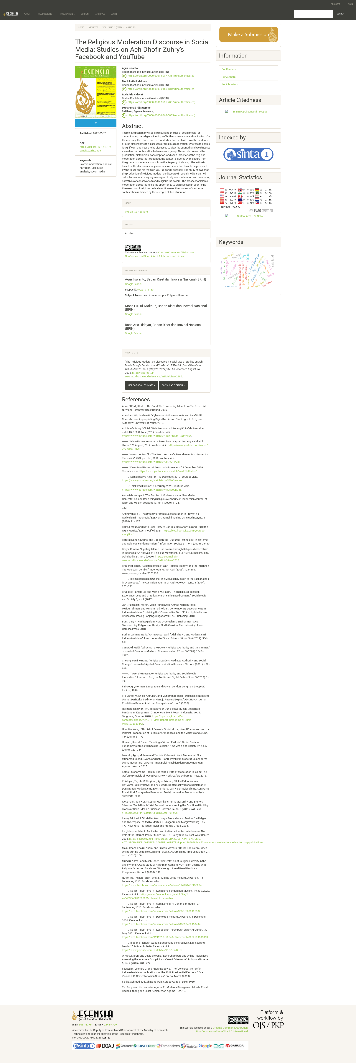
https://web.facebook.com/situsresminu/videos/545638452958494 (161, 924)
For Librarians (230, 84)
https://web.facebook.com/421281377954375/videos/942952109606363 (165, 937)
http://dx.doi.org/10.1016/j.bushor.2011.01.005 (150, 812)
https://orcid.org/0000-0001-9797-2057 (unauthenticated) (161, 101)
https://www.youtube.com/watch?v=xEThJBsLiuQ (168, 471)
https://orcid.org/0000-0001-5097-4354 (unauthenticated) (161, 75)
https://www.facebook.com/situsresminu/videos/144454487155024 (162, 885)
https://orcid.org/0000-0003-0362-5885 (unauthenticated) (161, 115)
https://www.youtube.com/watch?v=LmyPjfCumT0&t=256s (156, 435)
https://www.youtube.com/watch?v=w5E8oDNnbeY (152, 480)
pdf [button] (96, 123)
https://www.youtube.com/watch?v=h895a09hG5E (152, 489)
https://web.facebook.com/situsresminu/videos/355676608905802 (161, 911)
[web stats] (106, 1037)
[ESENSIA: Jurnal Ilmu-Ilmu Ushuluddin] (92, 1015)
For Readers (229, 69)
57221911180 (145, 289)
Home (81, 27)
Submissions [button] (45, 14)
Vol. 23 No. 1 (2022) (112, 27)
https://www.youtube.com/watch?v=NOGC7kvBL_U (152, 950)
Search (341, 14)
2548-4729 (110, 1024)
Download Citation (172, 385)
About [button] (27, 14)
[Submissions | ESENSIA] (248, 34)
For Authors (228, 76)
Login (350, 4)
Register (335, 4)
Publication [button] (66, 14)
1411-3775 (85, 1024)
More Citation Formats (141, 385)
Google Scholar (133, 284)
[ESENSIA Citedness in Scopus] (248, 117)
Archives (100, 14)
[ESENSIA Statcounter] (248, 221)
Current (85, 14)
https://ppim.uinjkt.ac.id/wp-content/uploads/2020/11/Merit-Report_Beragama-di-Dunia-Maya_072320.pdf (157, 720)
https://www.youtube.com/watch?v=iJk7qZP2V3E (151, 461)
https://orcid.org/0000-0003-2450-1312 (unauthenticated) (161, 88)
